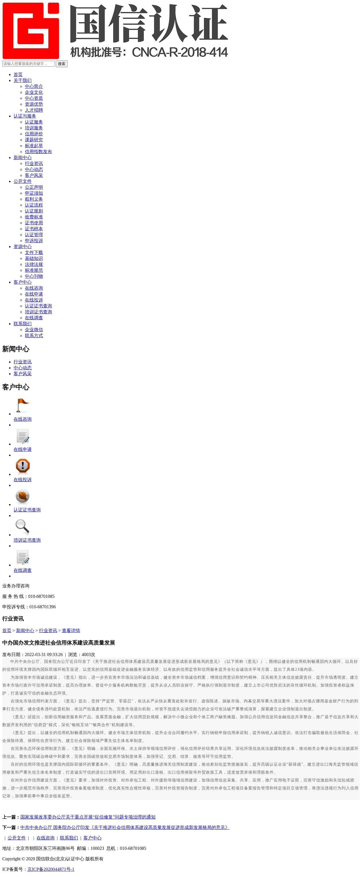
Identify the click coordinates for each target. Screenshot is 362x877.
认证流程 (34, 205)
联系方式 (34, 335)
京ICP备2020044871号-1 (50, 869)
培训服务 (34, 127)
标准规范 (34, 270)
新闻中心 (23, 157)
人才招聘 (34, 110)
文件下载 (34, 252)
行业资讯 (34, 163)
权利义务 (34, 199)
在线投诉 (34, 300)
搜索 (61, 64)
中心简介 (34, 86)
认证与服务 (25, 116)
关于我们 (23, 80)
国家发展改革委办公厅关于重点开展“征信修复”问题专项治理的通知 (88, 817)
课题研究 (34, 139)
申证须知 (34, 193)
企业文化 (34, 92)
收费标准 (34, 216)
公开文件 (23, 181)
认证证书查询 (38, 305)
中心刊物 (34, 276)
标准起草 (34, 145)
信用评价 (34, 133)
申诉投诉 (34, 240)
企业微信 (34, 329)
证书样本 (34, 228)
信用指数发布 (38, 151)
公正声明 (34, 187)
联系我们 (23, 323)
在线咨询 (34, 288)
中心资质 (34, 98)
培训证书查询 (38, 311)
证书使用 (34, 222)
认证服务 (34, 122)
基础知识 (34, 258)
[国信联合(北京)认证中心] (115, 57)
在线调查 (34, 317)
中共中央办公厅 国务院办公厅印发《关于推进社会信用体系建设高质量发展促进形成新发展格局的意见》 (125, 827)
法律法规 (34, 264)
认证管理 (34, 234)
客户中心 (23, 282)
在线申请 (34, 294)
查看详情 (71, 630)
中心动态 (34, 169)
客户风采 (34, 175)
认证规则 (34, 211)
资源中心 (23, 246)
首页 (18, 74)
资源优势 (34, 104)
